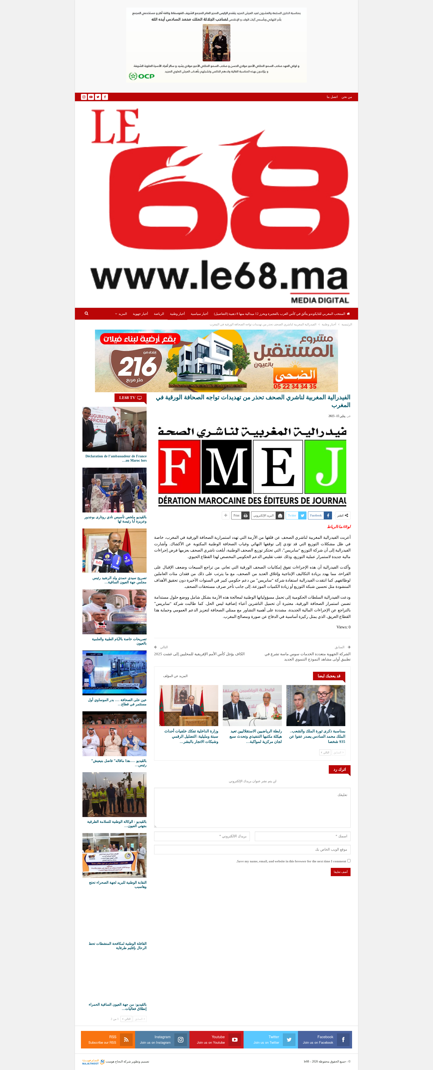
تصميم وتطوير (140, 1061)
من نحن (347, 97)
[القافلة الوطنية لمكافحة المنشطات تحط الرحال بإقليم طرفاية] (114, 916)
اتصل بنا (332, 97)
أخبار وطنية (177, 314)
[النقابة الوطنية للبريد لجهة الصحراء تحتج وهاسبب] (114, 855)
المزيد (123, 314)
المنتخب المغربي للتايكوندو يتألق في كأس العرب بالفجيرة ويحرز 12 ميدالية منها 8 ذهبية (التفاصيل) (279, 314)
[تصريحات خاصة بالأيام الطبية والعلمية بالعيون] (114, 611)
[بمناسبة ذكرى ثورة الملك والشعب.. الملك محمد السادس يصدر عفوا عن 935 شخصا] (315, 705)
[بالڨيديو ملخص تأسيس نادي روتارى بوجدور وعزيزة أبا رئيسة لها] (114, 490)
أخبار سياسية (199, 314)
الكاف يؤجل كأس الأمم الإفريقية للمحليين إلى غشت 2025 (199, 654)
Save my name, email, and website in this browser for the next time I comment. (291, 861)
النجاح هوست (114, 1061)
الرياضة (159, 314)
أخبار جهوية (140, 314)
